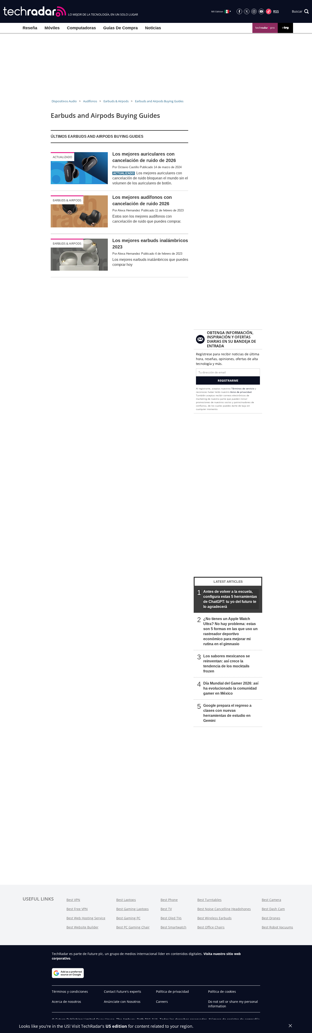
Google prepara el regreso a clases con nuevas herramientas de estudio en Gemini (227, 713)
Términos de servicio (242, 388)
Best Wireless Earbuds (214, 918)
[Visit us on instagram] (254, 11)
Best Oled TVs (171, 918)
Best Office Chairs (211, 927)
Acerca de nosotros (66, 1001)
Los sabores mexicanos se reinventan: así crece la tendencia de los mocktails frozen (226, 663)
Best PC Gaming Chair (133, 927)
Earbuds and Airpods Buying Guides (159, 101)
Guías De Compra (120, 28)
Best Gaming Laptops (132, 909)
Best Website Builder (82, 927)
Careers (162, 1001)
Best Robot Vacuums (277, 927)
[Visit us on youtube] (261, 11)
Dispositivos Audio (64, 101)
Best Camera (271, 900)
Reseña (30, 28)
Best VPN (73, 900)
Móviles (52, 28)
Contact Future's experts (122, 991)
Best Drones (271, 918)
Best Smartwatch (173, 927)
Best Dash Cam (273, 909)
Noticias (153, 28)
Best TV (166, 909)
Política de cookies (222, 991)
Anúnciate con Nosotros (122, 1001)
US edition (116, 1026)
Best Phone (169, 900)
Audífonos (90, 101)
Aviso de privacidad (240, 392)
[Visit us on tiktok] (268, 11)
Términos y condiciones (70, 991)
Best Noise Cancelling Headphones (224, 909)
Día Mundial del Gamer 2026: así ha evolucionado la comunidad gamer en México (230, 688)
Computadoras (81, 28)
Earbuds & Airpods (116, 101)
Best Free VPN (77, 909)
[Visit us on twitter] (246, 11)
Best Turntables (209, 900)
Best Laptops (126, 900)
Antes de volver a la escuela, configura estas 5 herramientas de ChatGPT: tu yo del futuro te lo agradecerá (230, 599)
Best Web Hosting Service (85, 918)
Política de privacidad (172, 991)
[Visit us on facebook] (239, 11)
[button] (300, 11)
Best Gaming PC (128, 918)
